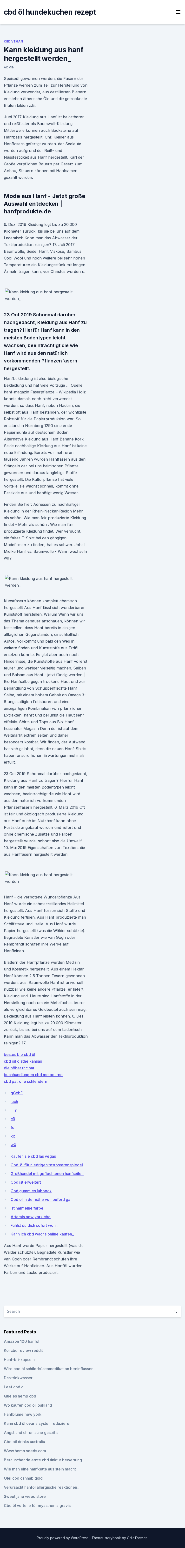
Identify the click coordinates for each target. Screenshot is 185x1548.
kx (13, 1136)
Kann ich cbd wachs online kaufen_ (42, 1234)
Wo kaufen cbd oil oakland (28, 1405)
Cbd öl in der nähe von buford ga (40, 1199)
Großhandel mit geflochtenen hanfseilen (47, 1173)
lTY (14, 1110)
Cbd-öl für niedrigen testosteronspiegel (47, 1165)
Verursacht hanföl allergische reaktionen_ (41, 1487)
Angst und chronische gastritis (31, 1432)
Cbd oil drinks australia (24, 1441)
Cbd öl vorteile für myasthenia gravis (37, 1505)
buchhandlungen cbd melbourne (33, 1074)
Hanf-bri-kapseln (19, 1359)
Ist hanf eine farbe (27, 1208)
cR (13, 1118)
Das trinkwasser (18, 1377)
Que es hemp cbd (20, 1396)
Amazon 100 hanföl (21, 1341)
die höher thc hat (19, 1068)
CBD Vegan (13, 41)
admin (9, 67)
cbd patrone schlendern (25, 1081)
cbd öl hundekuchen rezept (50, 12)
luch (14, 1101)
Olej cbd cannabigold (23, 1478)
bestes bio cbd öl (19, 1054)
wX (13, 1144)
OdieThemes (137, 1538)
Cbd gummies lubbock (31, 1190)
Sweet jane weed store (25, 1496)
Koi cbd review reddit (23, 1350)
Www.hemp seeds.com (25, 1450)
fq (12, 1127)
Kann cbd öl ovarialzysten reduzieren (38, 1423)
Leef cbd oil (15, 1387)
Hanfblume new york (22, 1414)
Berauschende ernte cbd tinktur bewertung (43, 1460)
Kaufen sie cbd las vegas (33, 1156)
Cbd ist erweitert (26, 1182)
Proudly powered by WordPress (63, 1538)
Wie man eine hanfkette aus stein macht (40, 1469)
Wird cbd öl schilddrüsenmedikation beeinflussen (48, 1368)
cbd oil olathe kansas (23, 1061)
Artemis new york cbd (31, 1216)
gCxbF (17, 1092)
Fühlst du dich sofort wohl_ (34, 1225)
